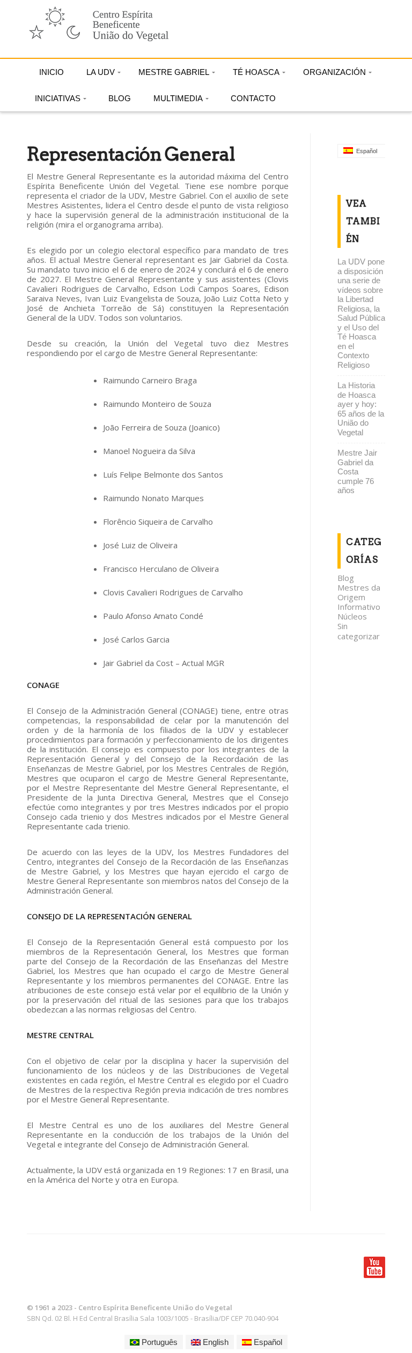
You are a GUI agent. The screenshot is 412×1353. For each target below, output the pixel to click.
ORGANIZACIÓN (334, 72)
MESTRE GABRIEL (173, 72)
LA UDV (100, 72)
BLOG (119, 98)
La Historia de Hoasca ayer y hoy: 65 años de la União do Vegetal (360, 409)
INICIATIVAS (57, 98)
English (215, 1342)
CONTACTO (253, 98)
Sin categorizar (358, 631)
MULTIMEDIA (178, 98)
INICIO (51, 72)
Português (158, 1342)
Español (267, 1342)
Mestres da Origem (358, 592)
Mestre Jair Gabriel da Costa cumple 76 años (357, 471)
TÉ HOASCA (256, 72)
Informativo (358, 606)
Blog (345, 577)
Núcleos (352, 616)
